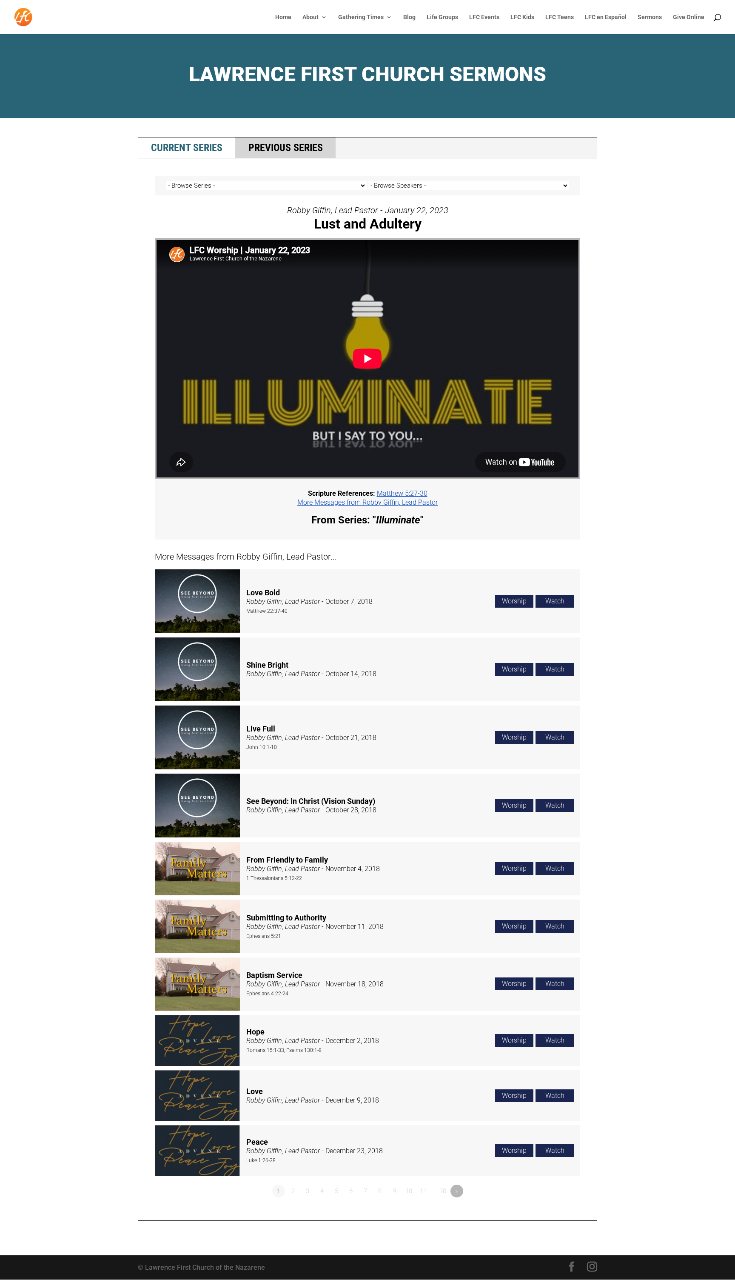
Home (283, 17)
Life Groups (442, 17)
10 (408, 1191)
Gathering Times (361, 17)
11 (423, 1191)
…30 (440, 1191)
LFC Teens (559, 17)
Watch (554, 601)
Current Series (186, 148)
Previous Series (285, 148)
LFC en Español (606, 17)
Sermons (650, 17)
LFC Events (484, 17)
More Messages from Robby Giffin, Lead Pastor (367, 502)
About (310, 17)
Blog (409, 17)
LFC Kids (522, 17)
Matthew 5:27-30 (402, 493)
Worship (514, 601)
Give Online (688, 17)
